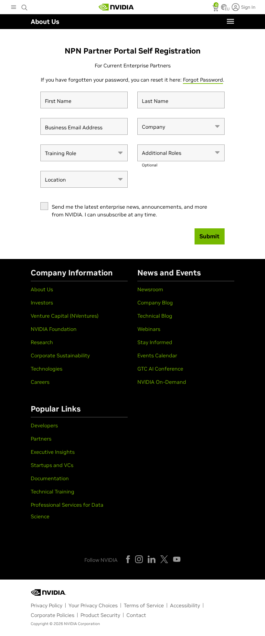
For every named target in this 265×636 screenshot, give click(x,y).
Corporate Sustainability (60, 355)
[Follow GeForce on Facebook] (128, 559)
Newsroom (150, 289)
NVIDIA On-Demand (161, 382)
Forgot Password (203, 79)
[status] (216, 9)
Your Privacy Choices (93, 605)
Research (42, 342)
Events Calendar (157, 355)
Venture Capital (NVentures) (65, 316)
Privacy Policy (46, 605)
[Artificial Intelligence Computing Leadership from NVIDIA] (116, 7)
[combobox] (181, 126)
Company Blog (155, 302)
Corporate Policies (52, 615)
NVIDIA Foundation (54, 329)
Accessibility (185, 605)
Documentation (50, 478)
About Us (42, 289)
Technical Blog (154, 316)
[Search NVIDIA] (24, 6)
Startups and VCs (52, 465)
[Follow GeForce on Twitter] (164, 559)
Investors (42, 302)
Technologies (46, 368)
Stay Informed (154, 342)
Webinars (148, 329)
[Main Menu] (13, 7)
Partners (41, 438)
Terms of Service (144, 605)
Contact (136, 615)
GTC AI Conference (160, 368)
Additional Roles (161, 155)
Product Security (100, 615)
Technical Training (52, 491)
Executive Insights (53, 452)
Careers (40, 382)
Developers (44, 425)
